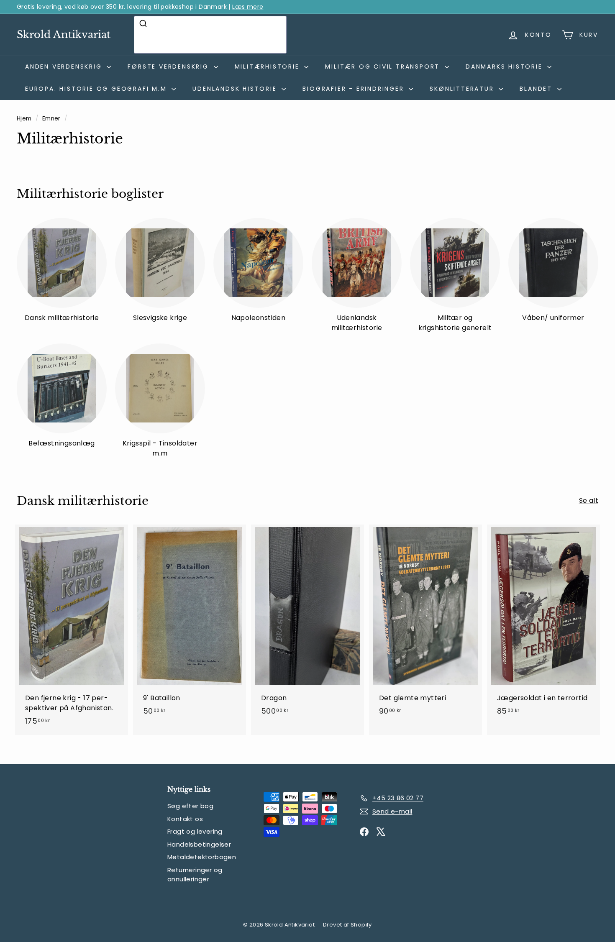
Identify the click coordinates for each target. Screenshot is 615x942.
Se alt (588, 500)
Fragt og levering (195, 831)
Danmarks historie (505, 66)
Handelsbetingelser (199, 844)
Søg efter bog (190, 805)
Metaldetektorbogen (201, 856)
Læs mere (247, 7)
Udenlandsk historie (235, 88)
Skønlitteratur (463, 88)
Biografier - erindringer (354, 88)
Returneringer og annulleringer (194, 874)
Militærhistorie (268, 66)
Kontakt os (185, 818)
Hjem (25, 119)
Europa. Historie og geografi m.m (97, 88)
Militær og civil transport (384, 66)
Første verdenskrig (169, 66)
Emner (52, 119)
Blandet (537, 88)
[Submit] (144, 23)
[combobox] (210, 35)
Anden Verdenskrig (65, 66)
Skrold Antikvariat (63, 34)
